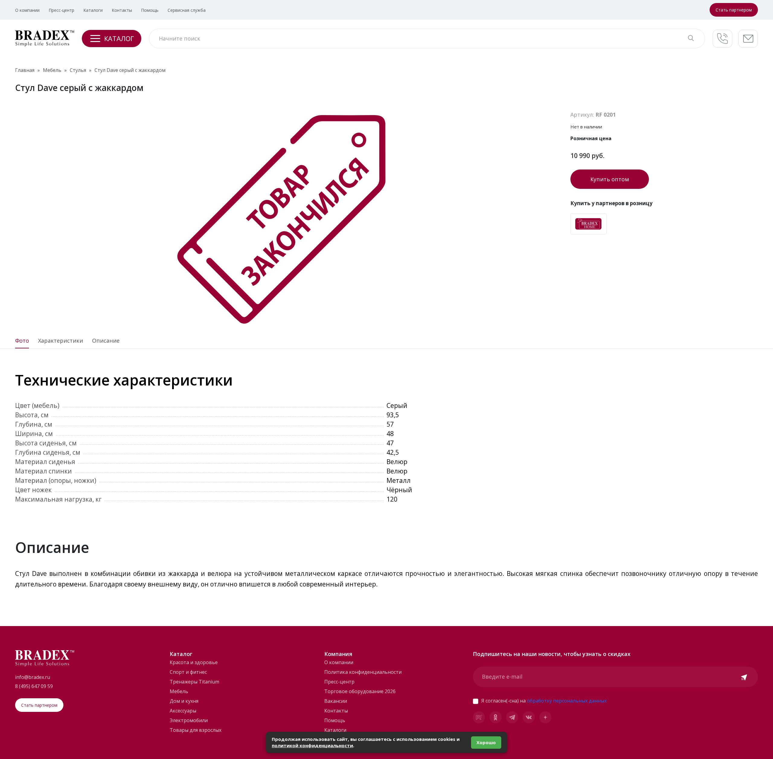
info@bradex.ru (32, 677)
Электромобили (189, 720)
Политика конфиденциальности (363, 672)
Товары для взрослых (195, 730)
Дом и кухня (184, 701)
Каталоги (93, 10)
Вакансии (335, 701)
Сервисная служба (187, 10)
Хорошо (486, 742)
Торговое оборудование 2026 (360, 691)
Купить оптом (609, 179)
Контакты (122, 10)
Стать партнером (734, 10)
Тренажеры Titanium (194, 681)
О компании (27, 10)
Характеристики (60, 341)
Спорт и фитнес (188, 672)
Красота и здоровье (194, 662)
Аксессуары (183, 710)
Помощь (150, 10)
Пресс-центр (61, 10)
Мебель (179, 691)
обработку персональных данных (567, 700)
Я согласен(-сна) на (544, 700)
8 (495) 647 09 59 (34, 686)
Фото (22, 341)
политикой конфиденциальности (312, 745)
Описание (106, 341)
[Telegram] (512, 717)
